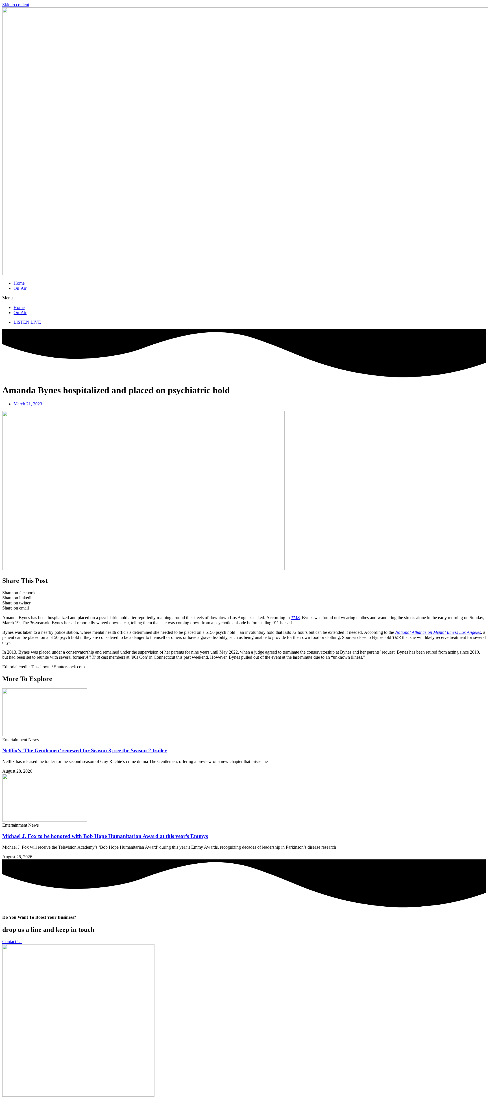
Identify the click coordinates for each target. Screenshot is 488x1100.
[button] (244, 298)
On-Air (20, 288)
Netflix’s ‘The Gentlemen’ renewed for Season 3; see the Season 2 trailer (84, 750)
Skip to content (15, 4)
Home (19, 283)
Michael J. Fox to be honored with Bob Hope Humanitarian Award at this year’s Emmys (105, 836)
